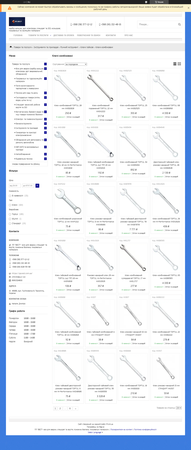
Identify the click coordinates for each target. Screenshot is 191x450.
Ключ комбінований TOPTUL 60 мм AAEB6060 (166, 107)
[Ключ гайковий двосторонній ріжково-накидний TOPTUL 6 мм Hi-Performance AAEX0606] (68, 368)
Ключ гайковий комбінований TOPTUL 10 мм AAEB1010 (68, 333)
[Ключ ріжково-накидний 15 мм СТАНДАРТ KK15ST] (166, 368)
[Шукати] (179, 24)
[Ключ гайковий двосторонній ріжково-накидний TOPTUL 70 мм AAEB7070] (133, 201)
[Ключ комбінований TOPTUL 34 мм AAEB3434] (133, 145)
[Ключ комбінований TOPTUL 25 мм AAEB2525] (133, 88)
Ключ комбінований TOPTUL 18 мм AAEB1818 (133, 387)
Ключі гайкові (86, 47)
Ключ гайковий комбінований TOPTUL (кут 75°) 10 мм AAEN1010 (68, 278)
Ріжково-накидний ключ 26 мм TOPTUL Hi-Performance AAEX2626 (100, 278)
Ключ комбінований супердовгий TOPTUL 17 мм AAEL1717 (133, 278)
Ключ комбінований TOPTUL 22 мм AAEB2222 (166, 333)
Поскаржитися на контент (121, 429)
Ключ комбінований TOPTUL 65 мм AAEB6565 (166, 276)
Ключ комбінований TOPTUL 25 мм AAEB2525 (133, 107)
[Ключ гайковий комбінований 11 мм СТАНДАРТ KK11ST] (101, 315)
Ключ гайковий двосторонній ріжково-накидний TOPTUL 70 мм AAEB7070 (133, 222)
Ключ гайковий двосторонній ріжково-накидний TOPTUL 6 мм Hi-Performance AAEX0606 (68, 388)
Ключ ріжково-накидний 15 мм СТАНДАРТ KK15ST (166, 387)
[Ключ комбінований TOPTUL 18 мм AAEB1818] (133, 368)
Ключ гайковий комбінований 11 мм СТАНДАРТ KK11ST (101, 333)
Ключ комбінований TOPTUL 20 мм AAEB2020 (68, 107)
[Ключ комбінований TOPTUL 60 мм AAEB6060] (166, 88)
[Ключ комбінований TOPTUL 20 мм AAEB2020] (68, 88)
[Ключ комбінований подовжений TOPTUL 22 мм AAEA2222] (101, 88)
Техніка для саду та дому (27, 93)
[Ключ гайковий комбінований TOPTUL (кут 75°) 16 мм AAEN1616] (101, 145)
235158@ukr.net (19, 277)
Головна (17, 35)
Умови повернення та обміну (26, 164)
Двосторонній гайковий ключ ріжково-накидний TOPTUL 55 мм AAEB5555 (101, 388)
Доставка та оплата (63, 35)
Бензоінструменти (23, 123)
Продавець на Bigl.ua (95, 427)
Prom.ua (109, 424)
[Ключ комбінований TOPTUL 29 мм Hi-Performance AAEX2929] (166, 201)
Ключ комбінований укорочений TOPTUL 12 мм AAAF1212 (68, 220)
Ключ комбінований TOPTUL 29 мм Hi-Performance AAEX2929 (166, 220)
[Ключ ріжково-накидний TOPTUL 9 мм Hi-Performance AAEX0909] (101, 201)
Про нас (128, 35)
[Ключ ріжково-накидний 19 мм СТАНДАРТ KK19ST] (133, 315)
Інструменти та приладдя (46, 47)
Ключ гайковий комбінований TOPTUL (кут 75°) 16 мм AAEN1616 (101, 165)
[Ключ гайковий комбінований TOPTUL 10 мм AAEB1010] (68, 315)
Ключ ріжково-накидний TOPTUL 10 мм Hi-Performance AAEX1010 (68, 165)
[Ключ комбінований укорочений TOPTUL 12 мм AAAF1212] (68, 201)
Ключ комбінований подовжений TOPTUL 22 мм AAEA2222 (101, 108)
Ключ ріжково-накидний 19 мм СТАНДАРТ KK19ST (133, 333)
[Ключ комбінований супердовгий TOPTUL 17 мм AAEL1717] (133, 258)
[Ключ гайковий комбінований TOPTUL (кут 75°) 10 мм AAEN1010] (68, 258)
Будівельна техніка (24, 159)
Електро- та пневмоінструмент (29, 119)
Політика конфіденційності (145, 429)
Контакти (111, 35)
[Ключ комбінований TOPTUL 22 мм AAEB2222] (166, 315)
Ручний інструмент (69, 47)
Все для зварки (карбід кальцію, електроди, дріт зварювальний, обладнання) (30, 71)
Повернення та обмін (88, 35)
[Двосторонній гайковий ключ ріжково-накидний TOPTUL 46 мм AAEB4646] (166, 145)
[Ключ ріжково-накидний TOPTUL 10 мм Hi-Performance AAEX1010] (68, 145)
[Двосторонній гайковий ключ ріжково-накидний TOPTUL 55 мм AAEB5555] (101, 368)
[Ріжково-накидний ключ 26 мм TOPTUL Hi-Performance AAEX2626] (101, 258)
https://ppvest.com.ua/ (22, 273)
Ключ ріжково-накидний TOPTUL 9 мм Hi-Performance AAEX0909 (100, 222)
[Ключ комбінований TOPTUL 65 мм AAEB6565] (166, 258)
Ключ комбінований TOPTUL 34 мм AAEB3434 (133, 163)
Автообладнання (23, 154)
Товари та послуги (38, 35)
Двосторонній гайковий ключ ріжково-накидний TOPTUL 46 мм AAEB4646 (166, 165)
